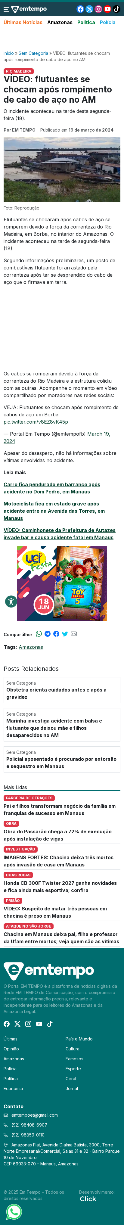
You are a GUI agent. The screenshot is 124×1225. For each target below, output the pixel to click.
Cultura (72, 1048)
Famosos (74, 1058)
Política (86, 22)
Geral (71, 1078)
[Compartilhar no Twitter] (65, 634)
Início (9, 53)
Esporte (73, 1068)
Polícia (108, 22)
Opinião (11, 1048)
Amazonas (60, 22)
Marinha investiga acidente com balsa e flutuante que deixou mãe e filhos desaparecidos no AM (54, 728)
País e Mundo (79, 1038)
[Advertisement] (62, 38)
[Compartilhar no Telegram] (48, 634)
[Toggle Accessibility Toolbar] (11, 601)
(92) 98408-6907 (28, 1124)
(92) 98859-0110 (27, 1134)
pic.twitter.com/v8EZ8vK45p (36, 422)
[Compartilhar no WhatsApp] (39, 634)
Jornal (72, 1088)
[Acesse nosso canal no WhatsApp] (13, 1211)
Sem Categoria (33, 53)
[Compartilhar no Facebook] (56, 634)
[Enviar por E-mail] (74, 634)
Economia (13, 1088)
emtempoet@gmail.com (34, 1115)
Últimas (10, 1038)
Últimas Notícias (23, 22)
